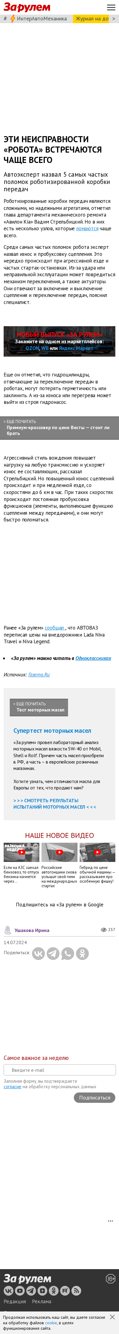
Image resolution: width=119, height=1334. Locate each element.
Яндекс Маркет (76, 348)
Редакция (15, 1301)
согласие (12, 1086)
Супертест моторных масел (52, 730)
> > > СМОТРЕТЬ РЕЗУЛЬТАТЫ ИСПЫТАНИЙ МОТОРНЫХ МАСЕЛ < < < (54, 803)
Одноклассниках (93, 658)
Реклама (41, 1301)
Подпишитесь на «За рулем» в (59, 905)
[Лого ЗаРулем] (27, 7)
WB (45, 348)
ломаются (87, 228)
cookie (51, 1322)
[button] (113, 1318)
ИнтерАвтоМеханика (42, 18)
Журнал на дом (94, 18)
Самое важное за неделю (36, 1057)
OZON (32, 348)
